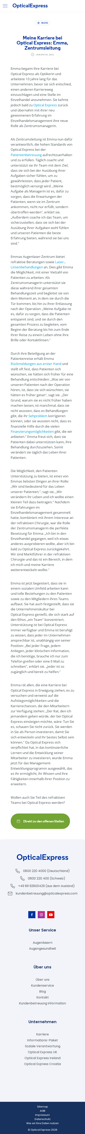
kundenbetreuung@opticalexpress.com (46, 893)
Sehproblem (37, 416)
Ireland (42, 1058)
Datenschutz (43, 1119)
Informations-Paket (42, 1040)
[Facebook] (31, 914)
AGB (42, 1111)
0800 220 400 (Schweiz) (46, 878)
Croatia (42, 1064)
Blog (42, 991)
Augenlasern (42, 942)
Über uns (42, 979)
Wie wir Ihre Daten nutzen (42, 1123)
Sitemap (42, 1107)
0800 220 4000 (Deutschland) (46, 871)
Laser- (60, 262)
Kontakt (42, 997)
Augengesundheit (42, 948)
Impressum (42, 1115)
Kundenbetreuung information (42, 1003)
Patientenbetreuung (26, 155)
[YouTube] (50, 914)
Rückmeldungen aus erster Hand (36, 363)
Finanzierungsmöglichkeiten (32, 431)
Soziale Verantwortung (42, 1046)
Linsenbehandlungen (27, 267)
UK (42, 1052)
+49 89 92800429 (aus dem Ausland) (46, 886)
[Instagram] (41, 914)
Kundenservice (42, 985)
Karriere (42, 1034)
